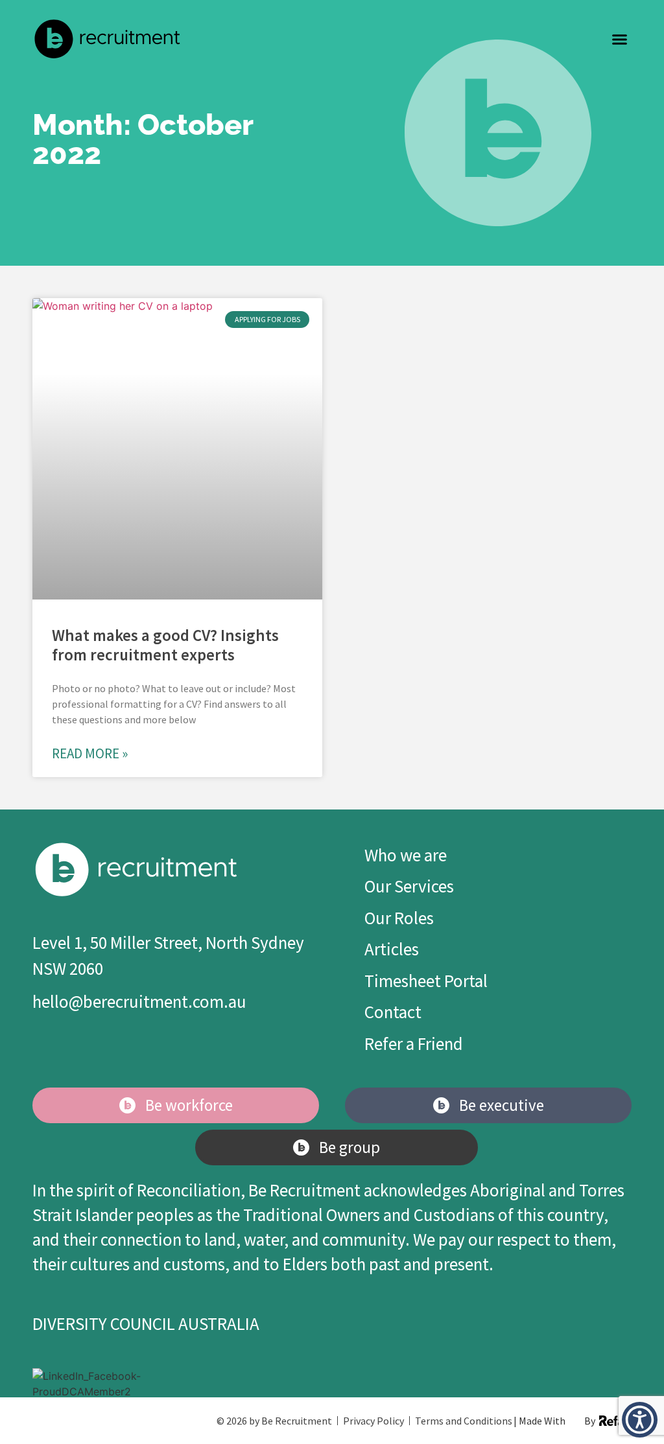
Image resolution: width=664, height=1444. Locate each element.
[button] (620, 39)
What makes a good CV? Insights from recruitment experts (165, 645)
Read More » (90, 753)
